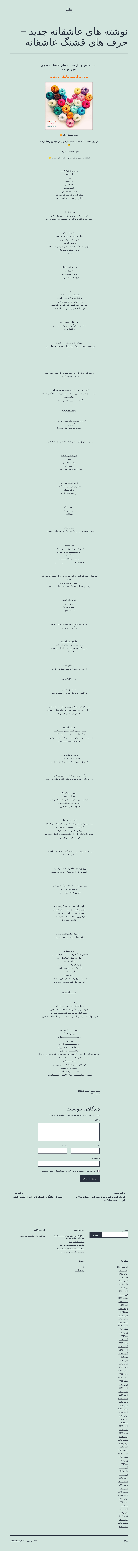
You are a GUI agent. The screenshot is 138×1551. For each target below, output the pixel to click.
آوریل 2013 (123, 1426)
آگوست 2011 (123, 1495)
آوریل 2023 (123, 1281)
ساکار (69, 9)
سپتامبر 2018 (123, 1322)
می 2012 (124, 1464)
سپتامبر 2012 (123, 1450)
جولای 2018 (123, 1329)
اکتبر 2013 (124, 1405)
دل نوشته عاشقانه (69, 641)
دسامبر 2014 (123, 1371)
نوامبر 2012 (123, 1443)
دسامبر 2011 (123, 1481)
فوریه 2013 (123, 1433)
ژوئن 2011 (124, 1502)
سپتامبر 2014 (123, 1378)
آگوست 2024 (122, 1267)
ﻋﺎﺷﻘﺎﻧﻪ (76, 294)
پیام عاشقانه (69, 951)
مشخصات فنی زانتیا (76, 1241)
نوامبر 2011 (123, 1485)
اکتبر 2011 (124, 1488)
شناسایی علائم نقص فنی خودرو (72, 1252)
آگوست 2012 (123, 1454)
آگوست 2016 (123, 1346)
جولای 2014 (123, 1381)
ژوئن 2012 (124, 1461)
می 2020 (124, 1312)
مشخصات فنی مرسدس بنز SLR (72, 1245)
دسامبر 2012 (123, 1440)
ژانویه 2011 (123, 1519)
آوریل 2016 (123, 1350)
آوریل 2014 (123, 1388)
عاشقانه (76, 906)
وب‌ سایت (96, 1158)
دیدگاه (97, 1120)
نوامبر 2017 (123, 1343)
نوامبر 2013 (123, 1402)
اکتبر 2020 (124, 1305)
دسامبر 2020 (123, 1298)
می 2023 (124, 1277)
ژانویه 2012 (123, 1478)
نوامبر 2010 (123, 1526)
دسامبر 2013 (123, 1398)
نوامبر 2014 (123, 1374)
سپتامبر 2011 (123, 1492)
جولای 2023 (123, 1274)
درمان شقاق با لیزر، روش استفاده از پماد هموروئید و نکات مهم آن (69, 1237)
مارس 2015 (123, 1360)
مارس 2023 (123, 1284)
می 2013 (124, 1423)
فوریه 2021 (123, 1295)
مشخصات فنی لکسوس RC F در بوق (70, 1248)
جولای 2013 (123, 1416)
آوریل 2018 (123, 1339)
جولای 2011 (123, 1499)
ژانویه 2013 (123, 1436)
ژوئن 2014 (123, 1385)
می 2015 (124, 1357)
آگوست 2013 (123, 1412)
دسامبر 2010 (123, 1523)
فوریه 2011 (123, 1516)
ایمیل (64, 1145)
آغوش (72, 424)
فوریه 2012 (123, 1474)
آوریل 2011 (123, 1509)
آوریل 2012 (123, 1467)
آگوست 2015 (123, 1353)
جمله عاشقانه (69, 727)
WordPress (15, 1541)
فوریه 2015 (123, 1364)
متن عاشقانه (69, 528)
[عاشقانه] (69, 106)
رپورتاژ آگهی (79, 1270)
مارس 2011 (123, 1513)
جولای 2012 (123, 1457)
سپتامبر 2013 (123, 1409)
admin (93, 1094)
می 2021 (124, 1288)
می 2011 (124, 1506)
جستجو (125, 1230)
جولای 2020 (123, 1308)
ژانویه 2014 (123, 1395)
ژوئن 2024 (123, 1270)
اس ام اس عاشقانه (69, 455)
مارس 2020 (123, 1315)
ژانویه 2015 (123, 1367)
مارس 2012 (123, 1471)
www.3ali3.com (69, 411)
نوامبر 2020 (123, 1301)
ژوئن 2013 (124, 1419)
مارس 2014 (123, 1391)
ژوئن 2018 (124, 1333)
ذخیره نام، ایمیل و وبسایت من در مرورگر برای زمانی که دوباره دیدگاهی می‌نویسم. (69, 1171)
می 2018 (124, 1336)
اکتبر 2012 (124, 1447)
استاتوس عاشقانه (69, 820)
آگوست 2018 (123, 1326)
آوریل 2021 (123, 1291)
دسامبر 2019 (123, 1319)
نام (98, 1145)
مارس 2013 (123, 1429)
